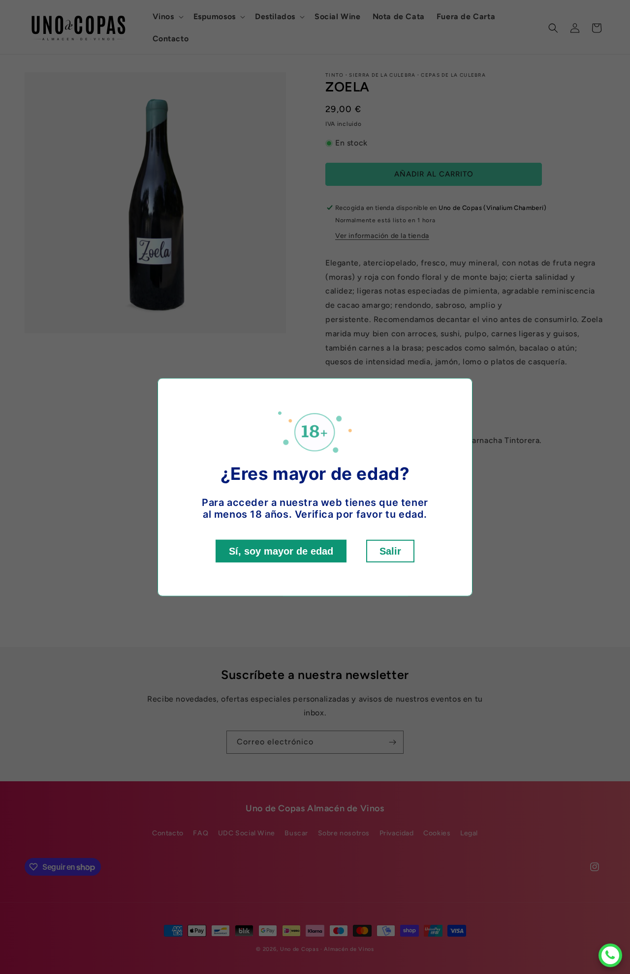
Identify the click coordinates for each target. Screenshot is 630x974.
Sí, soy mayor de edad (281, 551)
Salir (390, 551)
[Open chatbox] (610, 955)
